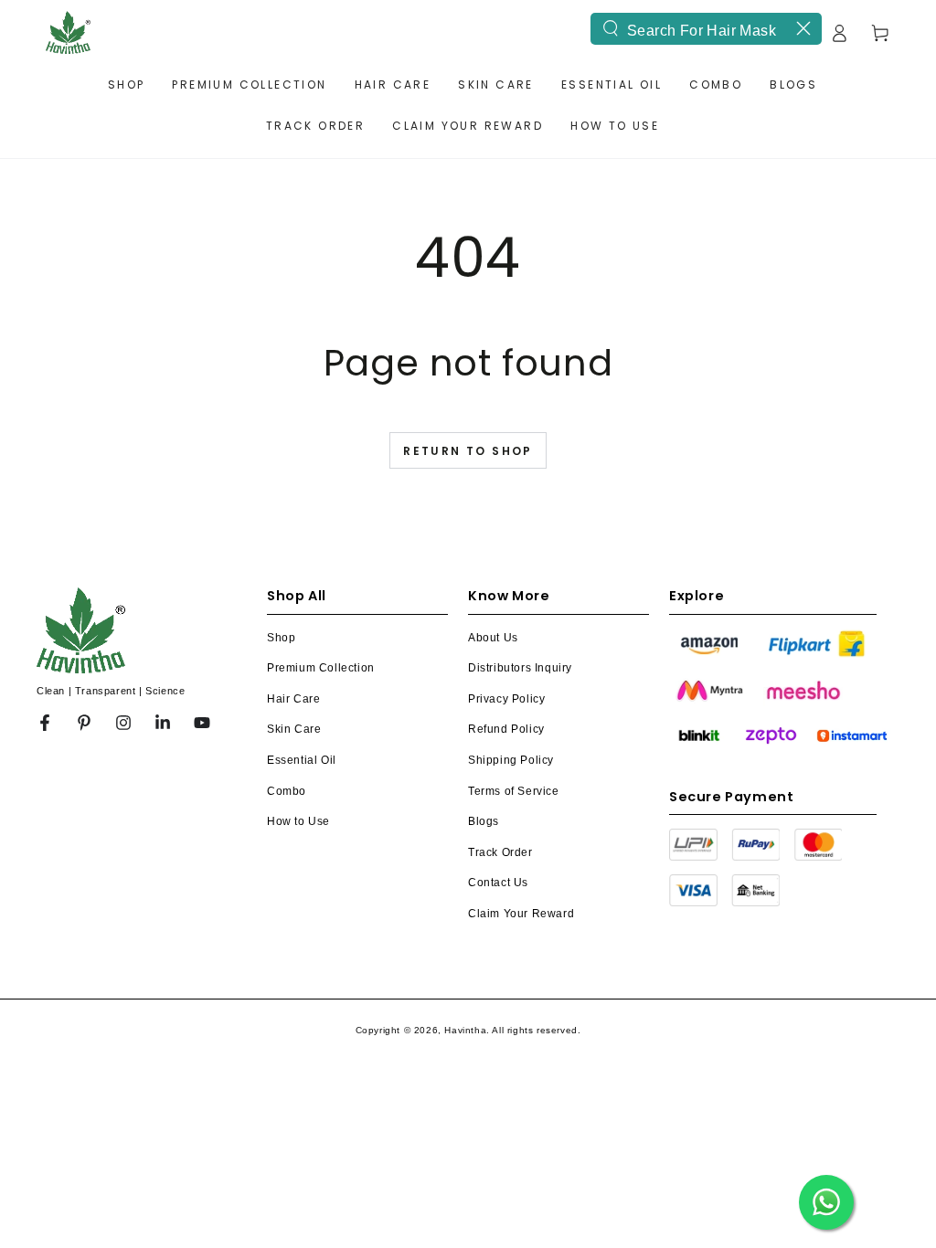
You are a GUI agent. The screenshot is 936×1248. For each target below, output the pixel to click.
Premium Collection (321, 667)
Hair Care (293, 699)
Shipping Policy (511, 760)
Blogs (483, 821)
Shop (281, 637)
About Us (493, 637)
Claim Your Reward (521, 913)
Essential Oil (301, 760)
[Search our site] (610, 28)
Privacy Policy (506, 699)
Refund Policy (506, 729)
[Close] (803, 28)
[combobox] (706, 29)
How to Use (298, 821)
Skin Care (294, 729)
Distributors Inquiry (520, 667)
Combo (286, 791)
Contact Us (498, 882)
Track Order (500, 852)
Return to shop (468, 451)
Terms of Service (513, 791)
